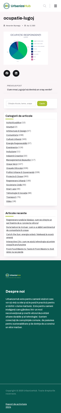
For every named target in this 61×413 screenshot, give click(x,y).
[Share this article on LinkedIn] (16, 73)
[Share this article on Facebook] (7, 73)
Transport (11, 197)
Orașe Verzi (11, 164)
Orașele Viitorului (14, 168)
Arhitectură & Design (16, 131)
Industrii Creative (14, 156)
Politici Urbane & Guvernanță (20, 172)
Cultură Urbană (13, 139)
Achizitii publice (13, 123)
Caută (42, 104)
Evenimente (12, 147)
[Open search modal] (44, 6)
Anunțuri (10, 127)
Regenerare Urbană (15, 181)
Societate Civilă (14, 185)
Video (9, 201)
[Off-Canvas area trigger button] (55, 6)
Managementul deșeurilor (18, 160)
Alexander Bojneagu (13, 25)
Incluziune (11, 152)
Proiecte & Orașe (14, 176)
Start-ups (11, 189)
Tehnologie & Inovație (16, 193)
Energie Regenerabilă (16, 143)
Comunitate (12, 135)
